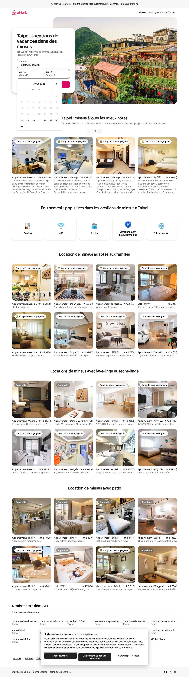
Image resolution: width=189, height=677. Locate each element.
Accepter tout (60, 655)
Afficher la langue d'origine (125, 4)
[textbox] (30, 75)
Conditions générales (60, 672)
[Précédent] (89, 131)
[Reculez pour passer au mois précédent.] (22, 84)
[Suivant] (100, 131)
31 (22, 126)
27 (39, 120)
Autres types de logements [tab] (25, 612)
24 (22, 120)
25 (27, 120)
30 (57, 120)
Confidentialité (40, 672)
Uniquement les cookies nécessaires (94, 657)
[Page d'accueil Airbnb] (19, 12)
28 (45, 120)
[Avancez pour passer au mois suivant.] (56, 84)
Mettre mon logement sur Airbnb (157, 12)
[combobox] (43, 65)
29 (51, 120)
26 (33, 120)
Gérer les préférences (128, 655)
